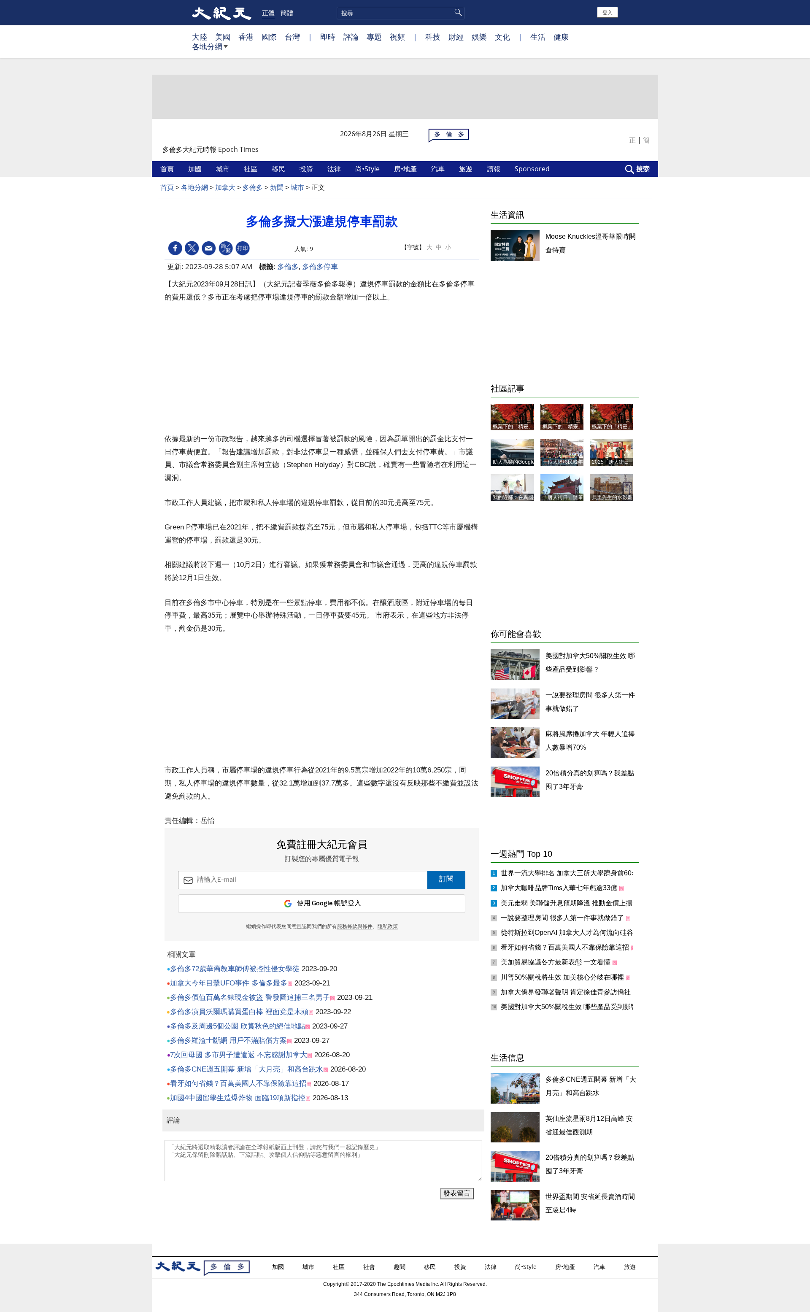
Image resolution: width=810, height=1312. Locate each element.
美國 (222, 37)
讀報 (494, 168)
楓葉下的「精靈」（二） (570, 426)
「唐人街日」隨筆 (563, 497)
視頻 (397, 37)
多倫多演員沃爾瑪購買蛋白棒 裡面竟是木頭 (239, 1012)
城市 (223, 168)
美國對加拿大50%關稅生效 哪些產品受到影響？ (573, 1006)
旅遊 (466, 168)
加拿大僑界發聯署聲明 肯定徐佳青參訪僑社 (566, 992)
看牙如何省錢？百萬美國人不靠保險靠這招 (238, 1084)
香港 (246, 37)
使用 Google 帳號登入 (329, 903)
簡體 (287, 12)
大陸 (199, 37)
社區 (251, 168)
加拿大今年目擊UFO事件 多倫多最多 (228, 983)
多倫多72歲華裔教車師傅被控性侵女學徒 (235, 969)
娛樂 (479, 37)
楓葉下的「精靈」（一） (620, 426)
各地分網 (207, 46)
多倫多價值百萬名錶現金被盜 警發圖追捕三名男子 (250, 997)
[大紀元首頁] (221, 12)
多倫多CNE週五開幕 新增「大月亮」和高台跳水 (246, 1069)
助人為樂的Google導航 (519, 462)
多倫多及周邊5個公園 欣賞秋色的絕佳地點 (237, 1026)
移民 (279, 168)
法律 (335, 168)
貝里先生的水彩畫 (612, 497)
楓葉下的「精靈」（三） (520, 426)
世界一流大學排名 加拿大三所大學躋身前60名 (570, 873)
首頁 (168, 168)
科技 (432, 37)
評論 (351, 37)
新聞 (277, 187)
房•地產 (406, 168)
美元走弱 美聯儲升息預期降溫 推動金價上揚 (567, 903)
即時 (327, 37)
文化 (502, 37)
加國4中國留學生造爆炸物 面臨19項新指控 (237, 1098)
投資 (307, 168)
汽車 (438, 168)
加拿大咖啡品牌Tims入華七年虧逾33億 (560, 887)
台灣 (292, 37)
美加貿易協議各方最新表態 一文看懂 (556, 962)
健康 (561, 37)
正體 (268, 12)
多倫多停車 (320, 266)
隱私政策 (388, 926)
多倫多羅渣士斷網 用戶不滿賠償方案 (228, 1041)
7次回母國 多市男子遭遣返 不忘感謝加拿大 (238, 1055)
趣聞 (400, 1267)
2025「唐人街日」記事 (618, 462)
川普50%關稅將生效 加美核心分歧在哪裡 (563, 977)
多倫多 (253, 187)
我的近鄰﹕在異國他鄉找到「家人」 (533, 497)
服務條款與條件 (355, 926)
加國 (195, 168)
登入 (607, 12)
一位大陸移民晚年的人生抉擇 (575, 462)
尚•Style (368, 168)
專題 (374, 37)
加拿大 (225, 187)
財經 (456, 37)
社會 (370, 1267)
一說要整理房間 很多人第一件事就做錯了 (563, 917)
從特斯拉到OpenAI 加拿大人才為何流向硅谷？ (571, 932)
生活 (537, 37)
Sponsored (533, 168)
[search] (400, 13)
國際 (269, 37)
